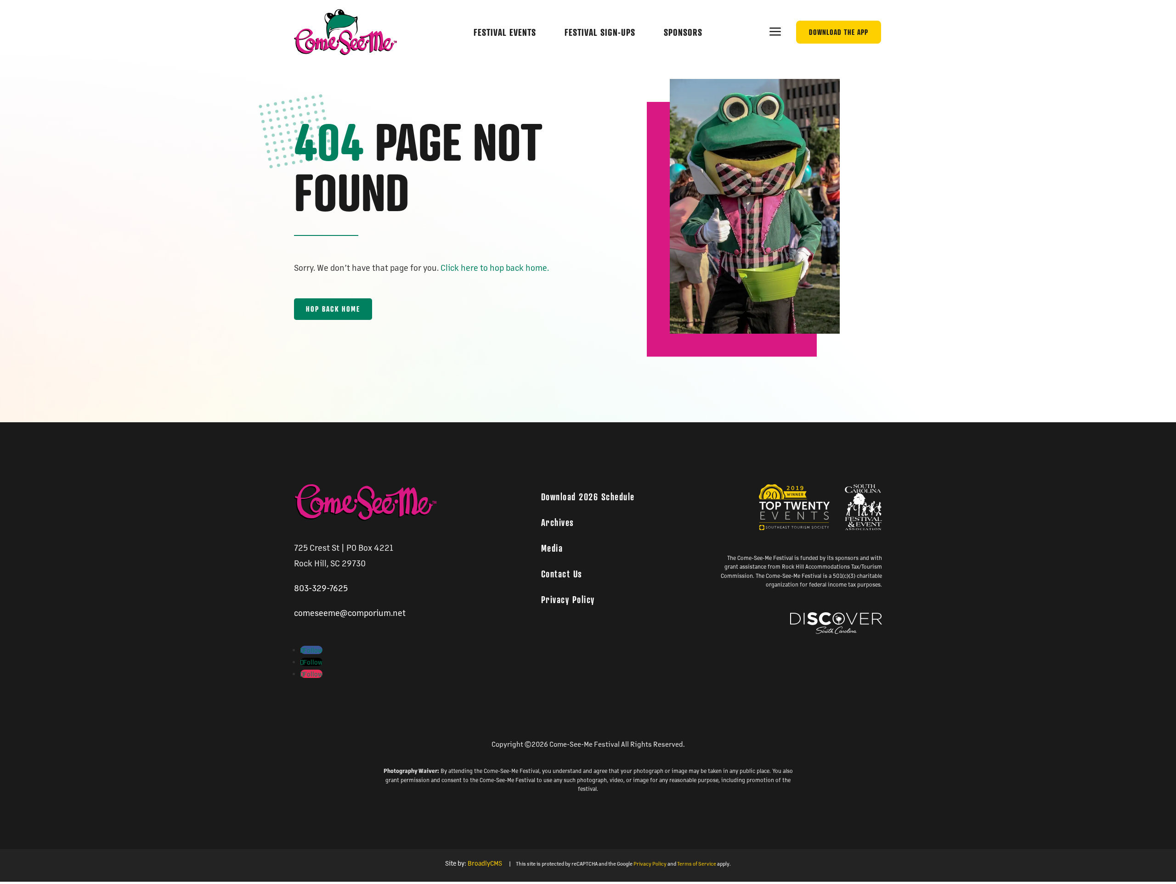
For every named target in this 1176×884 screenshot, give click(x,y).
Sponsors (683, 32)
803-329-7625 (321, 587)
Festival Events (505, 32)
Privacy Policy (568, 599)
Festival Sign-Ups (600, 32)
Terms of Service (696, 863)
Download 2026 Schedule (588, 497)
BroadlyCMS (485, 863)
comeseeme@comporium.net (350, 612)
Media (552, 548)
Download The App (838, 32)
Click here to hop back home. (495, 267)
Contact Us (561, 574)
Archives (557, 522)
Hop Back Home (333, 308)
